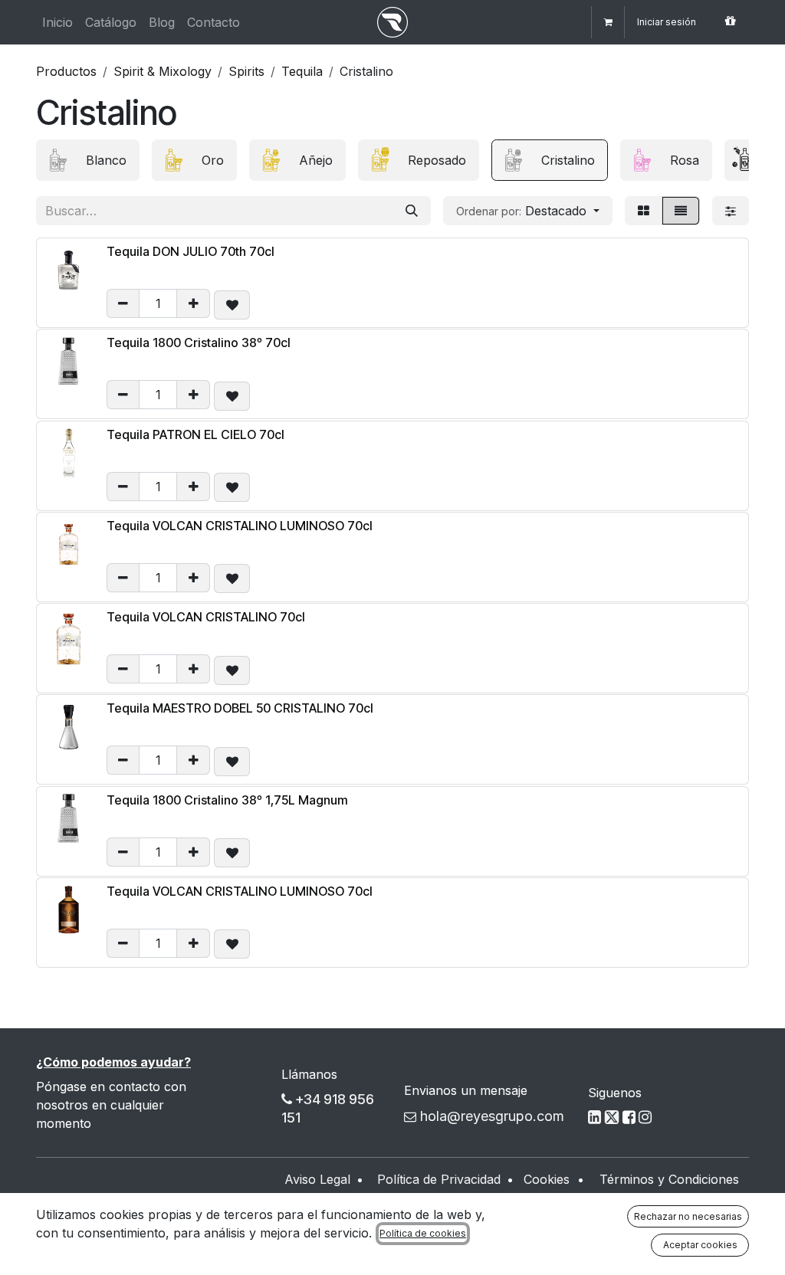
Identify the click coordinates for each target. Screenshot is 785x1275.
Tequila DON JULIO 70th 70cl (190, 251)
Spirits (246, 71)
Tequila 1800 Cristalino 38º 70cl (199, 342)
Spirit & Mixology (162, 71)
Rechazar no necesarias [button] (688, 1216)
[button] (528, 210)
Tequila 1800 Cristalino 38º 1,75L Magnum (227, 800)
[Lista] (681, 210)
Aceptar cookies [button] (700, 1244)
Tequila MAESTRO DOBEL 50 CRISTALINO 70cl (240, 708)
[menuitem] (57, 22)
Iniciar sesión (666, 22)
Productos (66, 71)
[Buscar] (411, 210)
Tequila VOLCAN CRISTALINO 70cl (206, 616)
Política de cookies (422, 1233)
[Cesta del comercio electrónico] (608, 22)
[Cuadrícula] (643, 210)
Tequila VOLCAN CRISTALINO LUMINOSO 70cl (240, 525)
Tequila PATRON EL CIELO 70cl (195, 434)
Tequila (302, 71)
